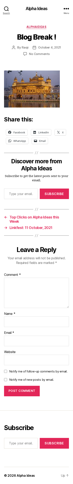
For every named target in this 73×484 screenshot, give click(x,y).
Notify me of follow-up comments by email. (38, 371)
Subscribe (54, 194)
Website (10, 352)
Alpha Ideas (36, 8)
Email (9, 333)
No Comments (39, 54)
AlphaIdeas (36, 26)
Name (9, 314)
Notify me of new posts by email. (31, 380)
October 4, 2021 (49, 47)
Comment (12, 275)
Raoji (25, 47)
